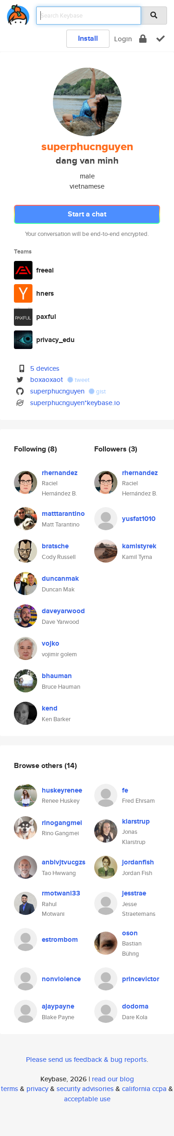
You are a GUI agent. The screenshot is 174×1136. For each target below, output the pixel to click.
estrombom (60, 939)
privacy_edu (55, 340)
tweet (81, 379)
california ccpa (144, 1088)
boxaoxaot (46, 379)
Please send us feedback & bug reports (86, 1059)
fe (125, 790)
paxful (46, 316)
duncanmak (60, 578)
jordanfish (138, 862)
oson (130, 933)
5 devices (44, 368)
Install (88, 38)
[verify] (160, 38)
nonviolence (61, 979)
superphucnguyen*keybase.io (75, 402)
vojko (50, 643)
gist (100, 391)
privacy (37, 1088)
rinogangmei (62, 823)
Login (123, 39)
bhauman (57, 676)
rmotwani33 (61, 893)
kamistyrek (139, 546)
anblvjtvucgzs (63, 862)
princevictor (140, 979)
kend (50, 708)
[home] (18, 12)
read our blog (113, 1079)
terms (9, 1088)
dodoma (135, 1006)
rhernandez (59, 473)
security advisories (85, 1088)
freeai (45, 270)
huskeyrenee (62, 790)
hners (45, 293)
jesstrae (134, 893)
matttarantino (63, 513)
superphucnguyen (57, 391)
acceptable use (87, 1099)
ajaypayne (58, 1006)
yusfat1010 (138, 519)
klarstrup (136, 821)
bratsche (55, 546)
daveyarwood (63, 611)
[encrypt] (143, 38)
